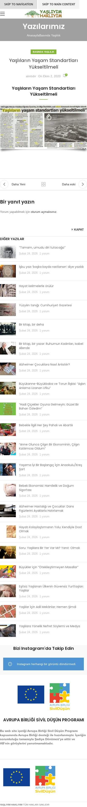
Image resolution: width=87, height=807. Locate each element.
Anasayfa (33, 35)
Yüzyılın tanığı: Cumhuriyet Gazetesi (45, 305)
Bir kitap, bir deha (31, 324)
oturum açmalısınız (43, 211)
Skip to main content (58, 4)
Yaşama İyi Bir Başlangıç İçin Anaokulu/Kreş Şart (50, 467)
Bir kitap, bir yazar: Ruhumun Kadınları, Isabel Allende (51, 346)
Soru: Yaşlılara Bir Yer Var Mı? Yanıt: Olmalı (49, 548)
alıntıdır (31, 76)
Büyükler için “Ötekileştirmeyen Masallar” (48, 567)
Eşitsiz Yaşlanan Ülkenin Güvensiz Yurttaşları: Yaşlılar (51, 588)
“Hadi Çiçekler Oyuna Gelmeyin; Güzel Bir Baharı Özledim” (49, 406)
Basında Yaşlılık (49, 35)
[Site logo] (44, 13)
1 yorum (44, 253)
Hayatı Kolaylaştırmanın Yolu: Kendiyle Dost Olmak (50, 529)
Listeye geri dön (43, 184)
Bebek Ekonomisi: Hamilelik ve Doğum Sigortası (46, 488)
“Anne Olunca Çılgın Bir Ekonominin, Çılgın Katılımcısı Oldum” (49, 446)
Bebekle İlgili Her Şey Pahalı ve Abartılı (46, 425)
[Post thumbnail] (8, 252)
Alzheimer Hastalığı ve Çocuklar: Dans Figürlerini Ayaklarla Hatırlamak (46, 508)
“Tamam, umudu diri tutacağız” (42, 247)
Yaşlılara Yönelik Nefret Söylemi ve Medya (49, 626)
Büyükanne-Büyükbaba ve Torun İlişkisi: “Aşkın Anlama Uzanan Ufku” (52, 386)
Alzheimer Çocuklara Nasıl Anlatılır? (44, 364)
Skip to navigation (18, 4)
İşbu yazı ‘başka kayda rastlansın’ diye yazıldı (51, 267)
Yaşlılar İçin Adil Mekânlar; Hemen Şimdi (47, 607)
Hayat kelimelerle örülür (36, 286)
